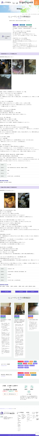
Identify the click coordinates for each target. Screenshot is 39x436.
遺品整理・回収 (19, 419)
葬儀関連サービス (19, 426)
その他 (31, 361)
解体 (35, 361)
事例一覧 (23, 414)
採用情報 (28, 419)
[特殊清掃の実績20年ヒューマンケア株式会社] (7, 413)
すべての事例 (20, 361)
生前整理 (26, 361)
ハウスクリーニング (19, 428)
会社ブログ (34, 416)
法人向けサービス (19, 430)
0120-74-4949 (27, 2)
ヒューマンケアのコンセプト (29, 416)
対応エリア (37, 416)
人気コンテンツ (34, 418)
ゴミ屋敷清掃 (20, 365)
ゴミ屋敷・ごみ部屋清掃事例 (24, 417)
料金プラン (37, 413)
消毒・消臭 (32, 365)
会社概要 (28, 414)
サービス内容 (13, 3)
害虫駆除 (26, 367)
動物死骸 (19, 363)
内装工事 (30, 363)
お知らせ (34, 415)
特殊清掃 (35, 363)
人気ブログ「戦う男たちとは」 (29, 418)
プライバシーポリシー (29, 421)
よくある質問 (17, 3)
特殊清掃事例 (23, 415)
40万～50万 (34, 374)
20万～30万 (28, 374)
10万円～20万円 (21, 374)
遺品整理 (26, 365)
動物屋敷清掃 (20, 367)
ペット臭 (25, 363)
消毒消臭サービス (19, 421)
